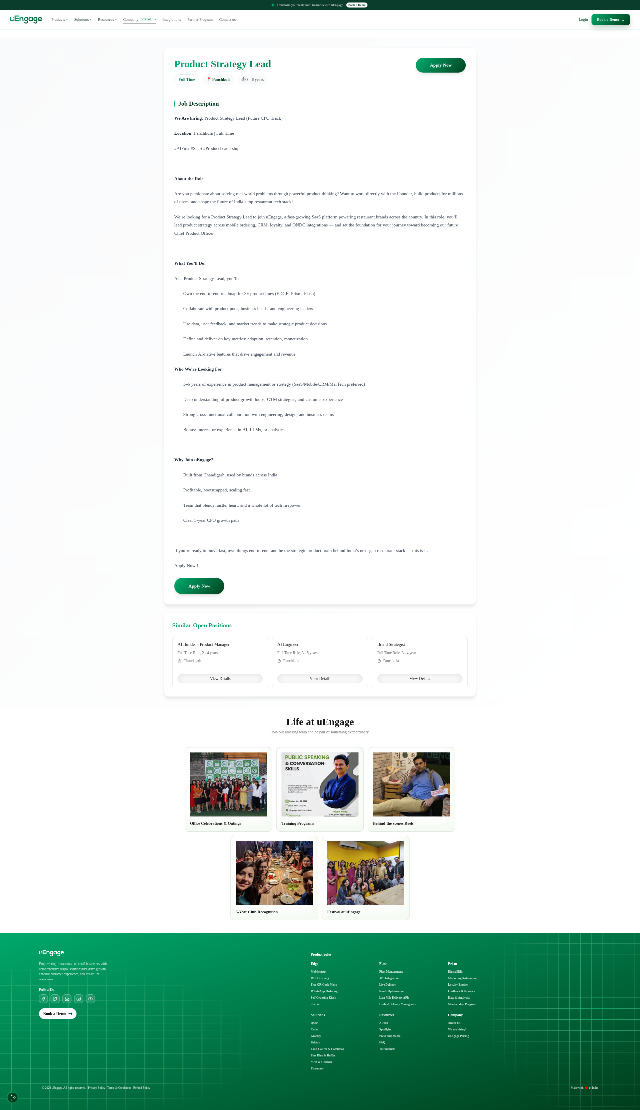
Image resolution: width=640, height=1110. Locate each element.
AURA (383, 1023)
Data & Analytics (459, 997)
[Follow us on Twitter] (55, 998)
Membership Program (462, 1004)
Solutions (83, 20)
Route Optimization (391, 991)
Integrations (171, 20)
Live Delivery (387, 984)
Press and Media (389, 1036)
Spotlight (385, 1029)
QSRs (314, 1023)
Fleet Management (391, 971)
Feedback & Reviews (461, 991)
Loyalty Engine (458, 984)
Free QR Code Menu (324, 984)
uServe (315, 1004)
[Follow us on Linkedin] (66, 998)
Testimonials (387, 1049)
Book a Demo (357, 5)
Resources (107, 20)
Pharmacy (317, 1068)
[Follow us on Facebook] (43, 998)
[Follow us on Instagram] (78, 998)
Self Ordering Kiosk (323, 997)
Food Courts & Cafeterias (327, 1049)
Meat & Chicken (321, 1062)
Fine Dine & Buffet (323, 1055)
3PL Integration (389, 978)
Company (139, 20)
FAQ (382, 1042)
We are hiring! (457, 1029)
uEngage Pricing (458, 1036)
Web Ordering (320, 978)
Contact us (227, 20)
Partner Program (200, 20)
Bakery (315, 1042)
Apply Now (441, 65)
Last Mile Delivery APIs (394, 997)
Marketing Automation (463, 978)
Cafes (314, 1029)
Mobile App (318, 971)
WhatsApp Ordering (324, 991)
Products (60, 20)
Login (583, 20)
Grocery (316, 1036)
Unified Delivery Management (398, 1004)
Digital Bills (455, 971)
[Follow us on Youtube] (90, 998)
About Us (454, 1023)
